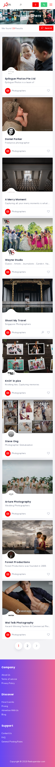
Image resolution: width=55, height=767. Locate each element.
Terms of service (9, 679)
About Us (6, 675)
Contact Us (7, 733)
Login (35, 4)
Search (48, 28)
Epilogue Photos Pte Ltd (20, 78)
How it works (8, 702)
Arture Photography (18, 501)
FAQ (4, 737)
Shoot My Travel (15, 320)
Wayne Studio (14, 260)
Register (44, 4)
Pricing (5, 706)
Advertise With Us (10, 710)
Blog (4, 714)
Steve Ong (11, 441)
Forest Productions (17, 562)
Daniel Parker (13, 139)
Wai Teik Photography (19, 622)
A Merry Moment (15, 199)
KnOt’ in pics (13, 381)
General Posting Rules (12, 741)
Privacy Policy (8, 683)
